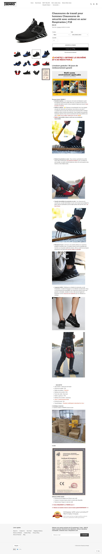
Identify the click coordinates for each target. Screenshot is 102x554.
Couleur (54, 32)
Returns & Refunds (17, 532)
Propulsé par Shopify (85, 545)
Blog (24, 534)
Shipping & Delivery (38, 530)
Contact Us (22, 530)
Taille (72, 32)
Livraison (59, 27)
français (16, 545)
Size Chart (29, 530)
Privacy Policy (36, 532)
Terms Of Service (17, 534)
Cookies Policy (27, 532)
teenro (79, 545)
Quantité (54, 37)
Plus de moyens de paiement (70, 52)
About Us (15, 530)
